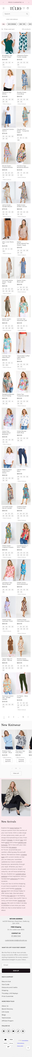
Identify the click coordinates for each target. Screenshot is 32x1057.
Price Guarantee (7, 996)
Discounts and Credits (9, 987)
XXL (18, 140)
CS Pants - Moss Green (22, 696)
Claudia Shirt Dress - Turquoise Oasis (23, 131)
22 (12, 291)
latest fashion (14, 828)
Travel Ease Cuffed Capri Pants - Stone (23, 357)
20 (6, 101)
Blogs (4, 1015)
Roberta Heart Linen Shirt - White (7, 471)
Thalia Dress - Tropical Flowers (7, 546)
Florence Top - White (7, 93)
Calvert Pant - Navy (21, 470)
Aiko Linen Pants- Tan (8, 242)
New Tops (22, 24)
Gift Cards (5, 1012)
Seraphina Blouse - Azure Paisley (8, 395)
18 (3, 64)
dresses (9, 840)
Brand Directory (7, 1009)
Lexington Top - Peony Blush (7, 583)
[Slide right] (20, 768)
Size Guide (5, 984)
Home (7, 19)
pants (7, 842)
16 (12, 62)
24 (3, 177)
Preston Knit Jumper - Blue (7, 751)
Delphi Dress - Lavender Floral (7, 620)
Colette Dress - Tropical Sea (22, 507)
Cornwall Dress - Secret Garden (7, 507)
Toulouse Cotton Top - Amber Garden (7, 697)
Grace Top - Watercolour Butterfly (6, 432)
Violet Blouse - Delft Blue (22, 431)
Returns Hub (6, 981)
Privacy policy (20, 1045)
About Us (5, 1006)
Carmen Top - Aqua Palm (6, 356)
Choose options (8, 760)
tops (21, 840)
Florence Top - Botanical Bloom (22, 166)
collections (14, 879)
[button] (4, 8)
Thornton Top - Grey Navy (21, 751)
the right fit (11, 896)
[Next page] (28, 717)
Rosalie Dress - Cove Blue (22, 93)
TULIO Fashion (25, 1040)
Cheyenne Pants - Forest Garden (23, 56)
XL (26, 137)
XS (18, 325)
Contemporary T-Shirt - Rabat (22, 546)
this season (13, 847)
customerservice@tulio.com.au (16, 940)
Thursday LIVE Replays (10, 993)
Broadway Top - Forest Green (7, 56)
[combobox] (16, 14)
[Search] (27, 14)
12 (6, 62)
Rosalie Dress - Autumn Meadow (23, 659)
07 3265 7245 (16, 936)
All (4, 24)
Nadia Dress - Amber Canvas (22, 205)
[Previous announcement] (3, 2)
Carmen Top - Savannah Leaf (22, 319)
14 (9, 62)
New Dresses (12, 24)
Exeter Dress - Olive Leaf (7, 319)
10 (3, 62)
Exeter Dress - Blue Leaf (21, 281)
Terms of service (20, 1043)
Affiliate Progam (8, 1021)
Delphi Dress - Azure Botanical (22, 583)
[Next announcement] (29, 2)
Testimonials (6, 1018)
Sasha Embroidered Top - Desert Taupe (23, 243)
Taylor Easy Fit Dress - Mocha (7, 659)
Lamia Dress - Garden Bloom (7, 205)
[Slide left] (12, 768)
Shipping (5, 990)
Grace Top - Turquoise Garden (23, 395)
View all (16, 773)
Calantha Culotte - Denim (8, 130)
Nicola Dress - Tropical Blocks (7, 166)
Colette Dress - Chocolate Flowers (23, 620)
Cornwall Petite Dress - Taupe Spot (7, 282)
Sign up (16, 970)
